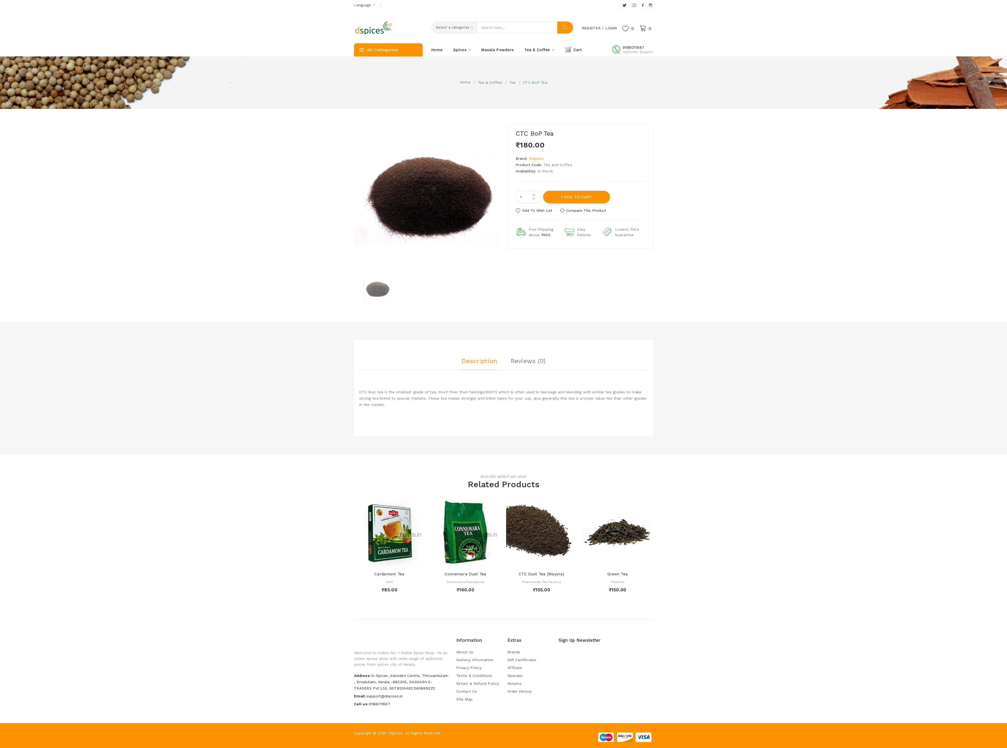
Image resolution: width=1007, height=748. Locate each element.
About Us (464, 652)
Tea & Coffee (490, 82)
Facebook (643, 5)
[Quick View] (384, 562)
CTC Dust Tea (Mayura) (541, 574)
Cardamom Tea (389, 574)
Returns (514, 683)
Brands (513, 652)
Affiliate (514, 668)
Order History (519, 691)
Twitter (625, 5)
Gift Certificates (522, 660)
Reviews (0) (528, 361)
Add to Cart (578, 196)
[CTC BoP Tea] (377, 289)
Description (479, 361)
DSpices (536, 158)
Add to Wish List (537, 210)
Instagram (651, 5)
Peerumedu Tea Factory (541, 582)
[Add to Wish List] (394, 562)
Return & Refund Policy (477, 683)
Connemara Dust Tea (465, 574)
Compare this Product (586, 210)
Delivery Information (475, 660)
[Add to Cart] (374, 562)
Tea (512, 82)
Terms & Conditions (474, 675)
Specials (515, 675)
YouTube (634, 5)
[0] (643, 27)
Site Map (464, 699)
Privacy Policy (468, 668)
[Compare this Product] (404, 562)
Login (611, 28)
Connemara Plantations (466, 582)
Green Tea (617, 574)
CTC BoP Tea (535, 82)
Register (591, 28)
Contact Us (466, 691)
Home (465, 82)
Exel (389, 582)
